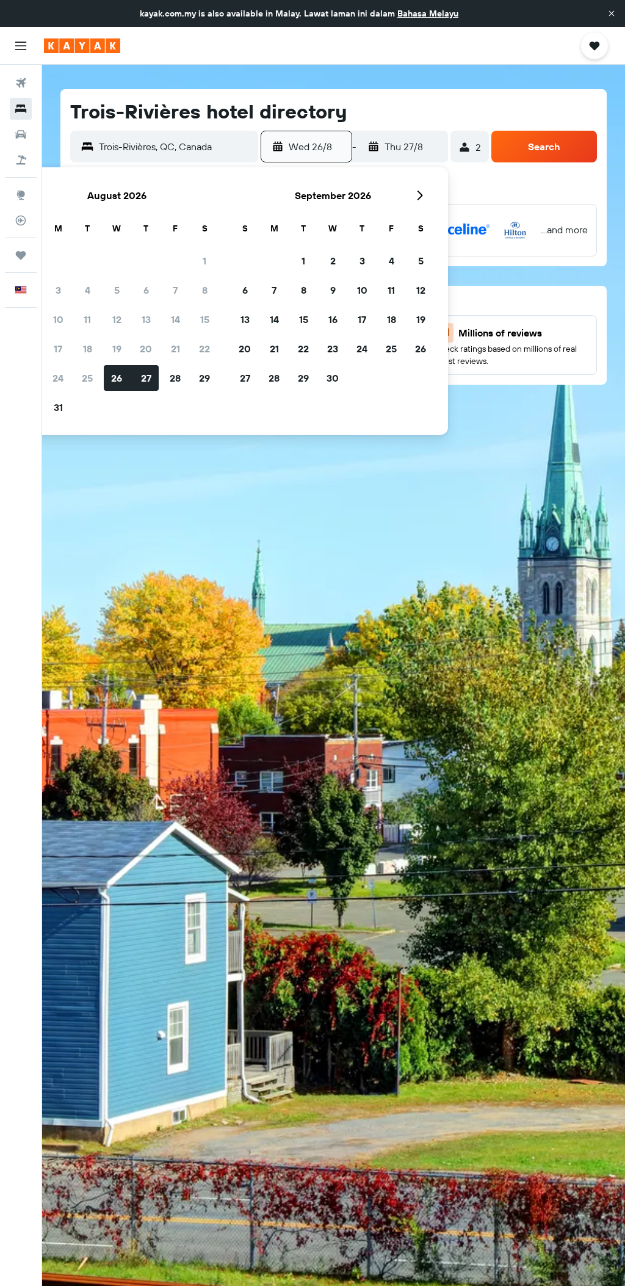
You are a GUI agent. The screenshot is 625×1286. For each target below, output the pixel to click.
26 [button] (116, 378)
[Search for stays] (21, 108)
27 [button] (146, 378)
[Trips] (21, 255)
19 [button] (116, 349)
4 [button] (87, 290)
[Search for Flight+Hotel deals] (21, 160)
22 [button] (204, 349)
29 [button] (204, 378)
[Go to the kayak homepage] (82, 45)
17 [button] (58, 349)
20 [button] (146, 349)
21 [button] (175, 349)
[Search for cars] (21, 134)
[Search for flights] (21, 83)
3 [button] (58, 290)
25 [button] (87, 378)
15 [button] (204, 319)
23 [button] (332, 349)
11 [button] (87, 319)
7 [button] (175, 290)
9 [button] (333, 290)
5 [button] (117, 290)
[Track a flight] (21, 220)
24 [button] (57, 378)
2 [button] (333, 261)
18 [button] (87, 349)
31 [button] (58, 407)
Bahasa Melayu (427, 13)
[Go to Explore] (21, 195)
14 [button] (175, 319)
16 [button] (333, 319)
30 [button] (333, 378)
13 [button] (146, 319)
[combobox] (175, 146)
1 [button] (204, 261)
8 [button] (205, 290)
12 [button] (116, 319)
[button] (611, 13)
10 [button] (58, 319)
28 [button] (175, 378)
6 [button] (146, 290)
